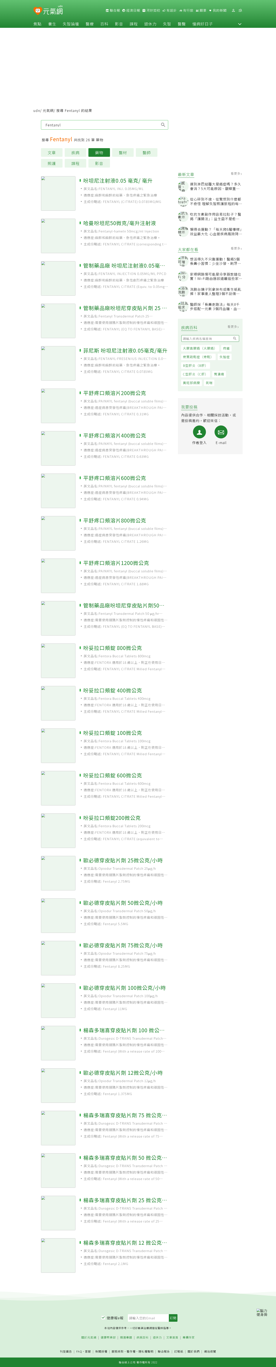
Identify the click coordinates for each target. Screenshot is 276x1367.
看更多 (236, 173)
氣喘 (209, 382)
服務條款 (118, 1351)
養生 (52, 24)
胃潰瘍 (219, 374)
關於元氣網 (88, 1337)
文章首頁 (172, 1337)
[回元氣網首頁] (53, 10)
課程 (134, 24)
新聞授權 (101, 1351)
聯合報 (114, 10)
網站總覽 (210, 1351)
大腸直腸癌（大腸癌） (200, 348)
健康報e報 (115, 1318)
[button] (240, 24)
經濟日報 (132, 10)
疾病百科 (142, 1337)
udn (36, 110)
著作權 (131, 1351)
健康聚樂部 (108, 1337)
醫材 (123, 152)
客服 (88, 1351)
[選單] (240, 10)
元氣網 (48, 110)
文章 (52, 152)
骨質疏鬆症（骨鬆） (198, 357)
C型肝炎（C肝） (195, 374)
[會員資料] (233, 10)
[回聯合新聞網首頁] (37, 11)
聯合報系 (164, 1351)
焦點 (37, 24)
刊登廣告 (66, 1351)
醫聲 (182, 24)
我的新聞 (219, 10)
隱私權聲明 (146, 1351)
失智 (167, 24)
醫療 (90, 24)
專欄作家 (189, 1337)
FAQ (79, 1351)
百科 (104, 24)
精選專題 (126, 1337)
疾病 (75, 152)
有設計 (171, 10)
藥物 (99, 152)
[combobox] (104, 125)
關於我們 (194, 1351)
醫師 (147, 152)
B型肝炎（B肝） (195, 365)
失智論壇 (71, 24)
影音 (119, 24)
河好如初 (153, 10)
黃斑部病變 (191, 382)
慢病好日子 (202, 24)
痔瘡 (226, 348)
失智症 (225, 357)
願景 (203, 10)
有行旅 (187, 10)
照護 (52, 163)
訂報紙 (178, 1351)
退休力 (150, 24)
